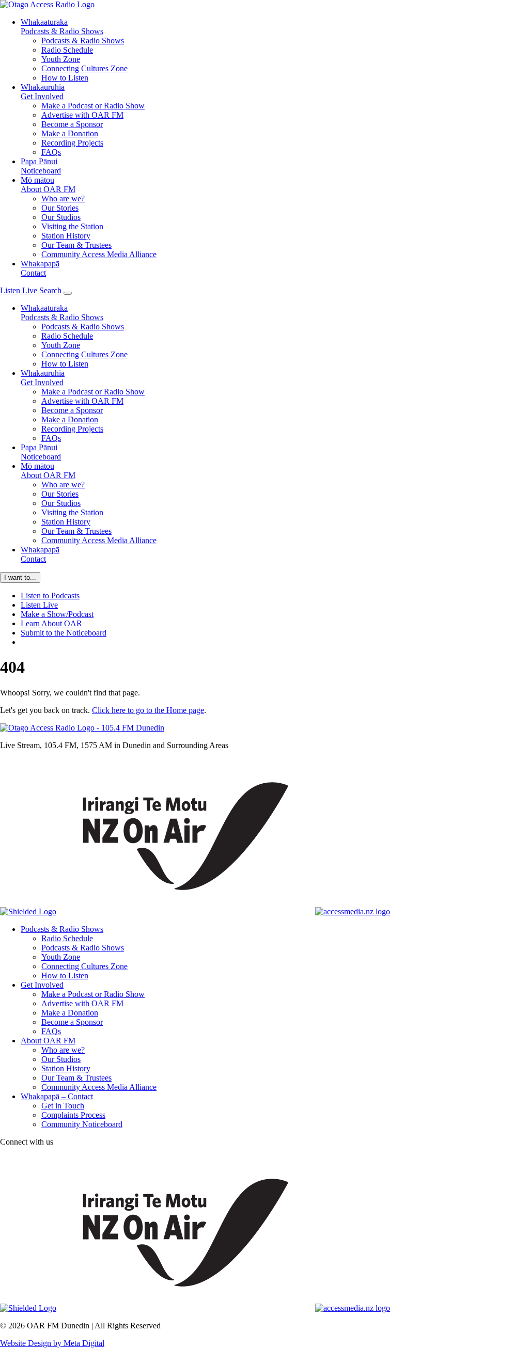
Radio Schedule (67, 49)
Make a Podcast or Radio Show (93, 105)
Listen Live (39, 604)
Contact (40, 268)
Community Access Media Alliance (99, 254)
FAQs (51, 152)
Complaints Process (73, 1115)
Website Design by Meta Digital (52, 1343)
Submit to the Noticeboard (63, 632)
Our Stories (60, 207)
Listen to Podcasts (50, 595)
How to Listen (64, 77)
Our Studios (61, 217)
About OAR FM (48, 185)
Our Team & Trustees (76, 245)
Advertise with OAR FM (82, 114)
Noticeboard (41, 166)
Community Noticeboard (81, 1124)
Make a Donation (69, 133)
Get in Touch (62, 1105)
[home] (47, 4)
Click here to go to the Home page (148, 710)
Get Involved (43, 92)
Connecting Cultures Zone (84, 68)
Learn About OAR (51, 623)
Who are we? (63, 198)
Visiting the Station (72, 226)
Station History (65, 235)
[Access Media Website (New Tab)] (352, 911)
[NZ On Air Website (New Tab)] (185, 911)
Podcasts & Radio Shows (62, 27)
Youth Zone (60, 59)
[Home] (82, 727)
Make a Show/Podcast (57, 614)
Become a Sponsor (72, 124)
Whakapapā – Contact (57, 1096)
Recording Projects (72, 142)
